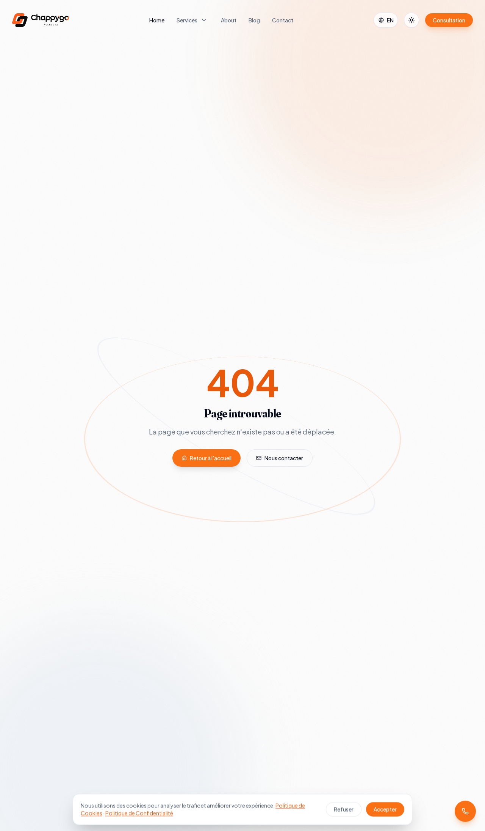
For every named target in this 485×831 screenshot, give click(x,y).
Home (156, 20)
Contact (282, 20)
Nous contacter (283, 458)
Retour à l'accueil (211, 458)
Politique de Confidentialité (139, 813)
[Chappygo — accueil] (40, 20)
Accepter (385, 809)
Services (187, 20)
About (228, 20)
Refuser (344, 809)
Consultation (449, 20)
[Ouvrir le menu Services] (204, 20)
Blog (254, 20)
